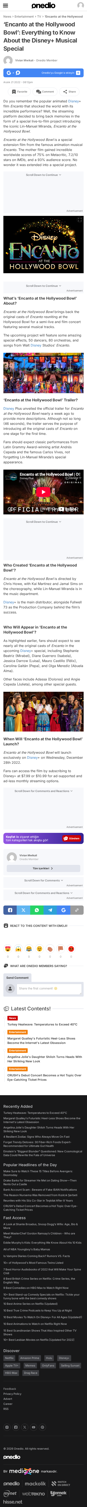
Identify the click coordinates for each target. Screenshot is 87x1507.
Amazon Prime (29, 1358)
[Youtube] (33, 1427)
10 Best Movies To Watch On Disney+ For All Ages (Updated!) (42, 1317)
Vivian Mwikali (36, 60)
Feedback (9, 1388)
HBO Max (11, 1372)
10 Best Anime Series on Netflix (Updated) (30, 1303)
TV (39, 16)
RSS (5, 1408)
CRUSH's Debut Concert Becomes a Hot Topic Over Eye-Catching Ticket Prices (44, 1077)
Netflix (9, 1358)
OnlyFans (48, 1365)
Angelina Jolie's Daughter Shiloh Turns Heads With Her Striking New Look (44, 1059)
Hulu (49, 1358)
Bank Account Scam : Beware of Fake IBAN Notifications (40, 1189)
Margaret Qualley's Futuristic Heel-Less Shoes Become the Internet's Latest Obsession (41, 1041)
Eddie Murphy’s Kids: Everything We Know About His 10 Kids (42, 1242)
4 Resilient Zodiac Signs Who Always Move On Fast (36, 1136)
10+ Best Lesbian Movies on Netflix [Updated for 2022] (38, 1339)
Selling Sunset (70, 1365)
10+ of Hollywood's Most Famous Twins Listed (33, 1262)
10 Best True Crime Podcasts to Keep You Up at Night (37, 1310)
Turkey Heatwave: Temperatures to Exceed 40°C (42, 1024)
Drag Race (30, 1372)
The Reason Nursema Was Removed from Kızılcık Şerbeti (40, 1195)
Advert (7, 1398)
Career (7, 1403)
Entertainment (24, 16)
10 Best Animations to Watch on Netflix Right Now (35, 1323)
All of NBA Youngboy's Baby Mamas (26, 1249)
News (7, 16)
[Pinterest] (42, 1427)
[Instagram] (7, 1427)
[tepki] (7, 948)
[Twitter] (24, 1427)
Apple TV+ (12, 1365)
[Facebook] (15, 1427)
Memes (30, 1365)
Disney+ (64, 1358)
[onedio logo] (41, 1456)
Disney (73, 101)
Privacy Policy (12, 1393)
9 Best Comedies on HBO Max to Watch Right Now (36, 1287)
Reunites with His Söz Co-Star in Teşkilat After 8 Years (38, 1200)
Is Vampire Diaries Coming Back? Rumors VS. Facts (36, 1256)
